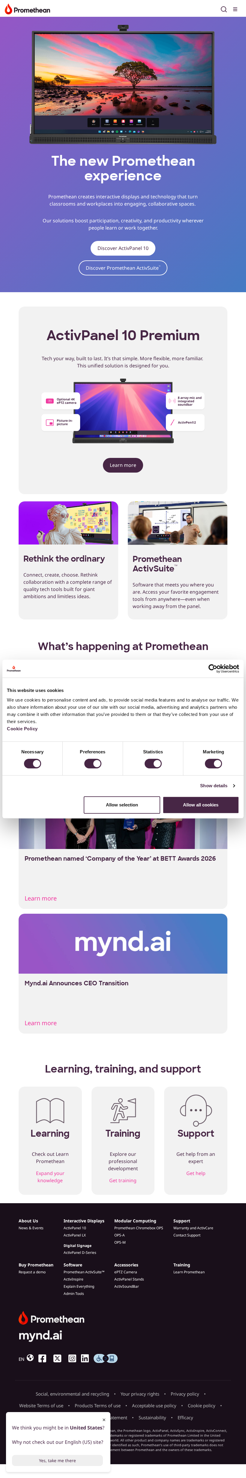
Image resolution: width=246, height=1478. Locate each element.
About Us (28, 1221)
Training (181, 1265)
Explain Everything (79, 1286)
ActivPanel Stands (129, 1279)
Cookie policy (201, 1405)
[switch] (92, 763)
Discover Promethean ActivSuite (123, 268)
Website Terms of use (41, 1405)
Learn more (123, 465)
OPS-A (119, 1235)
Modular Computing (135, 1221)
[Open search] (223, 8)
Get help (196, 1173)
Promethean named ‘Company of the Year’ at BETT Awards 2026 (120, 858)
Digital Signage (78, 1245)
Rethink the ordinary (64, 559)
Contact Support (186, 1235)
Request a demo (32, 1272)
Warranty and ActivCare (193, 1227)
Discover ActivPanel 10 (123, 248)
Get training (122, 1180)
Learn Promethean (189, 1272)
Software (73, 1265)
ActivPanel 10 (75, 1227)
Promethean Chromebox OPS (138, 1227)
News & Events (31, 1227)
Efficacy (185, 1417)
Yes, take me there (57, 1460)
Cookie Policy (22, 728)
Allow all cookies (200, 804)
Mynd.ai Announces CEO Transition (76, 983)
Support (181, 1221)
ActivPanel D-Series (80, 1252)
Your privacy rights (140, 1394)
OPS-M (120, 1242)
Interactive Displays (84, 1221)
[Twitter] (59, 1358)
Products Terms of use (98, 1405)
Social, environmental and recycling (72, 1394)
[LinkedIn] (87, 1358)
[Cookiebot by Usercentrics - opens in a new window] (213, 668)
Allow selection (122, 804)
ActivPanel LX (75, 1235)
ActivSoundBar (126, 1286)
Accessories (126, 1265)
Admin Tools (74, 1293)
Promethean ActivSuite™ (84, 1272)
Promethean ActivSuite (157, 564)
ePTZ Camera (125, 1272)
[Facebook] (44, 1358)
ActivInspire (73, 1279)
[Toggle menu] (235, 8)
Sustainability (152, 1417)
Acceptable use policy (154, 1405)
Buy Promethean (36, 1265)
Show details (213, 785)
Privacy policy (185, 1394)
